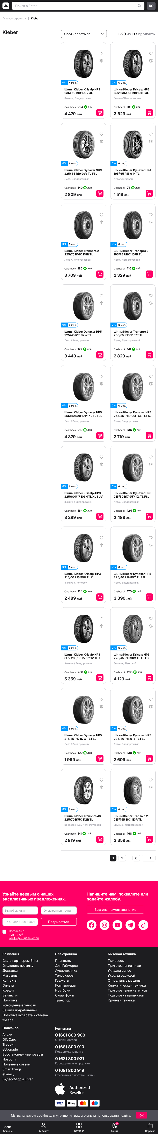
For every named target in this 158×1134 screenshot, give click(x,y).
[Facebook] (91, 925)
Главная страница (14, 18)
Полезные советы (16, 1064)
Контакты (9, 980)
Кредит (8, 990)
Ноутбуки (62, 990)
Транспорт (63, 1000)
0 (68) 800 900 (70, 1035)
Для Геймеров (66, 965)
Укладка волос (119, 970)
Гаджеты (62, 980)
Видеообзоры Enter (17, 1079)
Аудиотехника (66, 970)
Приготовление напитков (127, 990)
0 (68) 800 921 (69, 1058)
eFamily (8, 1074)
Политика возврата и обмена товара (25, 1017)
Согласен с (24, 934)
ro (151, 6)
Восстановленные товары (22, 1054)
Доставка (10, 970)
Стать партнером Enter (20, 960)
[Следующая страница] (149, 858)
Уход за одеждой (121, 975)
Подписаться (59, 922)
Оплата (8, 985)
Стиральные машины (124, 980)
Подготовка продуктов (126, 995)
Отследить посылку (18, 965)
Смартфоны (64, 995)
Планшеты (63, 960)
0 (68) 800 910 (69, 1046)
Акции (7, 1034)
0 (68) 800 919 (69, 1070)
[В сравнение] (101, 60)
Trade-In (8, 1044)
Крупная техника (121, 1000)
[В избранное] (101, 53)
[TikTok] (143, 925)
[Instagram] (104, 925)
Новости (9, 1059)
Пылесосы (116, 960)
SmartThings (12, 1069)
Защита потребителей (19, 1010)
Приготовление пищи (124, 965)
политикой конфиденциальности (24, 936)
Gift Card (9, 1039)
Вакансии (9, 995)
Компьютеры (65, 985)
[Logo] (5, 5)
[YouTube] (117, 925)
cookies (43, 1115)
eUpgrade (10, 1049)
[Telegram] (130, 925)
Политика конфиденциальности (19, 1002)
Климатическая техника (127, 985)
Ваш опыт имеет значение (115, 909)
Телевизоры (64, 975)
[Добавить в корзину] (99, 112)
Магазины (10, 975)
